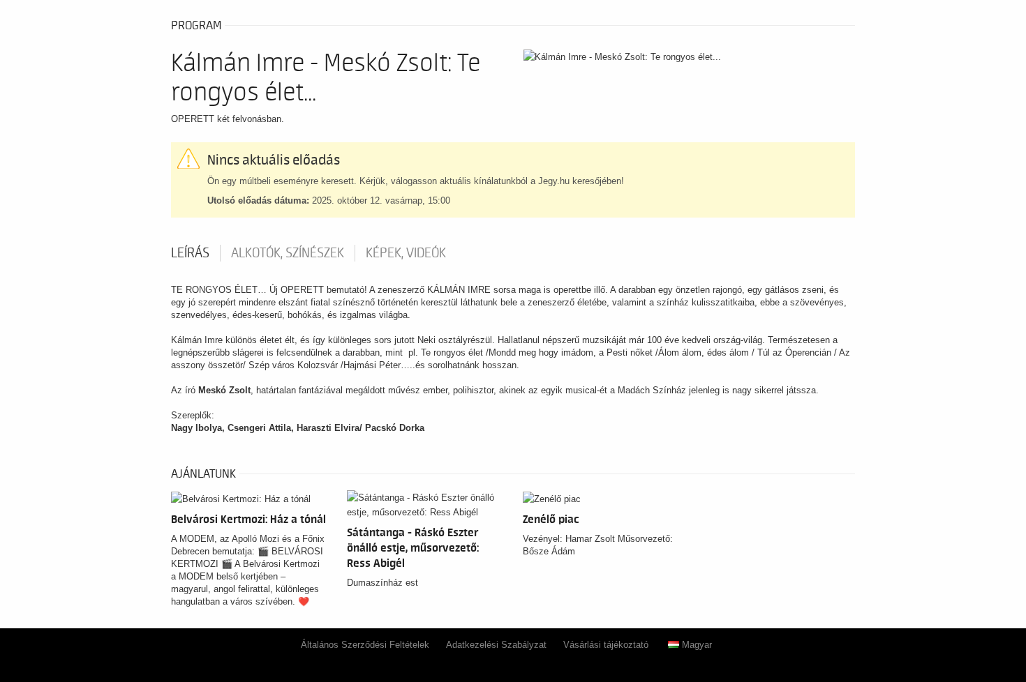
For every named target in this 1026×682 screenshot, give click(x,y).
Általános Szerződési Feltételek (365, 644)
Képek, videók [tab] (406, 253)
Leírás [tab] (190, 253)
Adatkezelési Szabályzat (496, 644)
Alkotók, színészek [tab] (287, 253)
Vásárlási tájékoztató (605, 644)
